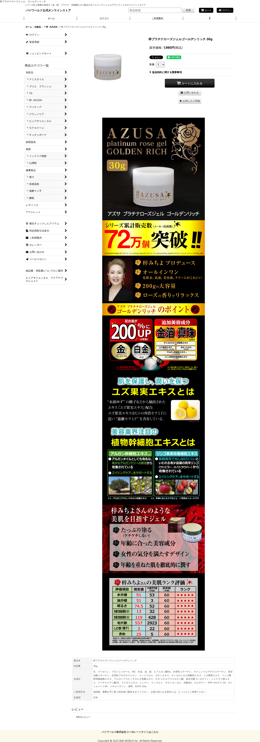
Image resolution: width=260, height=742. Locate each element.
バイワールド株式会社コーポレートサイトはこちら (130, 731)
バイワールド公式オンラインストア (48, 10)
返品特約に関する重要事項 (167, 72)
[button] (209, 18)
